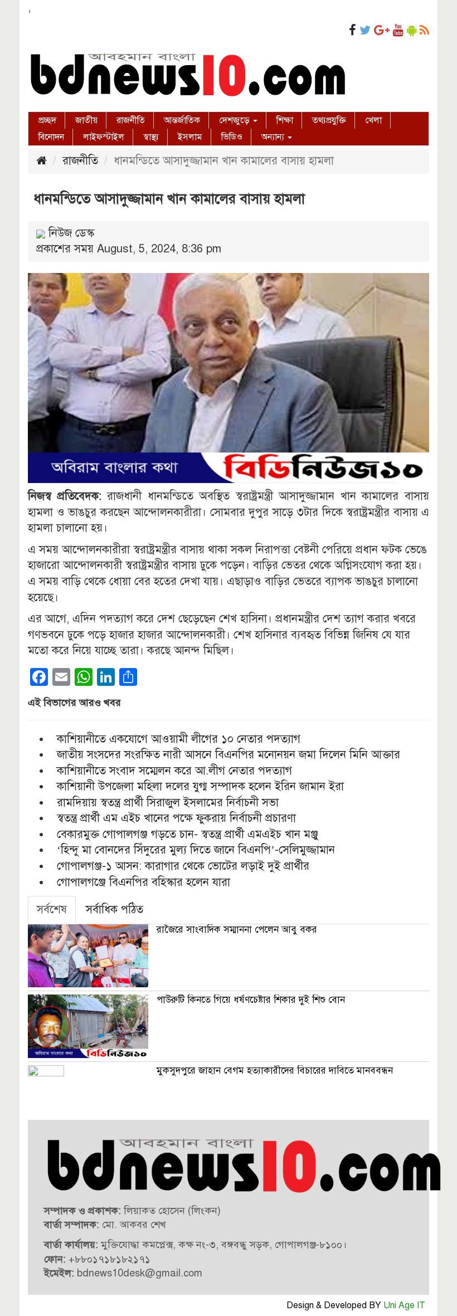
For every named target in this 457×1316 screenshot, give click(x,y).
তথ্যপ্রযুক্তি (329, 120)
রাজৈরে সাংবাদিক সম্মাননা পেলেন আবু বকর (237, 929)
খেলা (373, 120)
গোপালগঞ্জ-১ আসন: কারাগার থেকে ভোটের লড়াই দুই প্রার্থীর (183, 866)
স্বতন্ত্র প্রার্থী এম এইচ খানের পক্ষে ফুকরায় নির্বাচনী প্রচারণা (176, 818)
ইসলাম (190, 137)
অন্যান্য (273, 137)
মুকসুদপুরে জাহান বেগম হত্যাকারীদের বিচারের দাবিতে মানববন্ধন (275, 1070)
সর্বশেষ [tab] (52, 910)
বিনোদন (51, 137)
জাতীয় (86, 120)
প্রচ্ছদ (47, 120)
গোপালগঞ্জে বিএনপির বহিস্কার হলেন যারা (143, 882)
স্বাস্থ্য (151, 137)
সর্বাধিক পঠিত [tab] (114, 910)
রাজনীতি (130, 120)
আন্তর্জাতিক (182, 120)
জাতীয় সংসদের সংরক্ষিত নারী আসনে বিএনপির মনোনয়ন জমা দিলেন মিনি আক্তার (228, 755)
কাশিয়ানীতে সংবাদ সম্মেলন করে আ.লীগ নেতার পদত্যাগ (174, 771)
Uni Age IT (404, 1305)
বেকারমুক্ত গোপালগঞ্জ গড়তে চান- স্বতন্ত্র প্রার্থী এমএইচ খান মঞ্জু (187, 834)
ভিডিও (231, 137)
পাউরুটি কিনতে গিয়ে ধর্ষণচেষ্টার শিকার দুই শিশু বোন (251, 1000)
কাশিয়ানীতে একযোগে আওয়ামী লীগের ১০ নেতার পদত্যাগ (178, 739)
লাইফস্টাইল (103, 137)
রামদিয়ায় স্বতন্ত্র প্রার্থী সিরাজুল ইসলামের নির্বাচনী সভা (168, 803)
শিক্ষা (284, 120)
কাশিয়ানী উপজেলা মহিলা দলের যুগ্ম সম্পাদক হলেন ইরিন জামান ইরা (200, 786)
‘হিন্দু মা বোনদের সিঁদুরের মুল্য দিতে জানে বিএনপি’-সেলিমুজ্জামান (196, 850)
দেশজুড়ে (235, 120)
